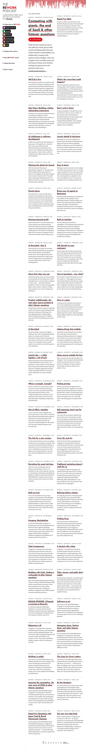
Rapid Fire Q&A (64, 18)
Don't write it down (65, 108)
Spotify (8, 31)
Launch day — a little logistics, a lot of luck (37, 356)
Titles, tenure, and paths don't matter (70, 573)
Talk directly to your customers (65, 246)
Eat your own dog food (67, 713)
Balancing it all (34, 625)
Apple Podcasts (10, 28)
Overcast (8, 35)
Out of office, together (38, 409)
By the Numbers (64, 682)
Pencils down (34, 191)
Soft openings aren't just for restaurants (69, 411)
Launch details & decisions (68, 136)
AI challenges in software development (39, 137)
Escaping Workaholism (38, 520)
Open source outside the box (70, 355)
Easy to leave (63, 165)
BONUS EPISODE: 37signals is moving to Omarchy (40, 602)
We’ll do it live (34, 79)
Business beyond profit (38, 219)
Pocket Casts (9, 38)
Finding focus (63, 518)
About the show (9, 63)
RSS (7, 45)
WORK (10, 7)
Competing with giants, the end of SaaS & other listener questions (41, 27)
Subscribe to (12, 24)
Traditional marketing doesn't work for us (69, 465)
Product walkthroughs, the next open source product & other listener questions (40, 303)
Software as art (63, 601)
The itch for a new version (39, 438)
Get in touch (8, 69)
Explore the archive (11, 51)
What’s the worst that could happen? (69, 80)
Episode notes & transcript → (37, 71)
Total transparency (36, 546)
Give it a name (63, 300)
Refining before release (67, 492)
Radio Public (10, 42)
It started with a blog (66, 546)
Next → (66, 742)
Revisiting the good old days (40, 464)
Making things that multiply (69, 329)
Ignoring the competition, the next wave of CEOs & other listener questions (41, 685)
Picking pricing (63, 383)
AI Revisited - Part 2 (37, 245)
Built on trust (34, 492)
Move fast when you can (39, 274)
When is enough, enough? (40, 383)
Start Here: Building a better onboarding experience (40, 109)
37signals (9, 19)
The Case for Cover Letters (69, 656)
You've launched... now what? (70, 274)
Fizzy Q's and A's (64, 438)
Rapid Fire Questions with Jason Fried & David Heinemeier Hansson (39, 716)
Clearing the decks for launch (41, 165)
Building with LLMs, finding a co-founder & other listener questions (41, 575)
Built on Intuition (64, 219)
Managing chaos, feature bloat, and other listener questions (68, 628)
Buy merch (11, 58)
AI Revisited (33, 329)
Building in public (36, 656)
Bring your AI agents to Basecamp (67, 192)
